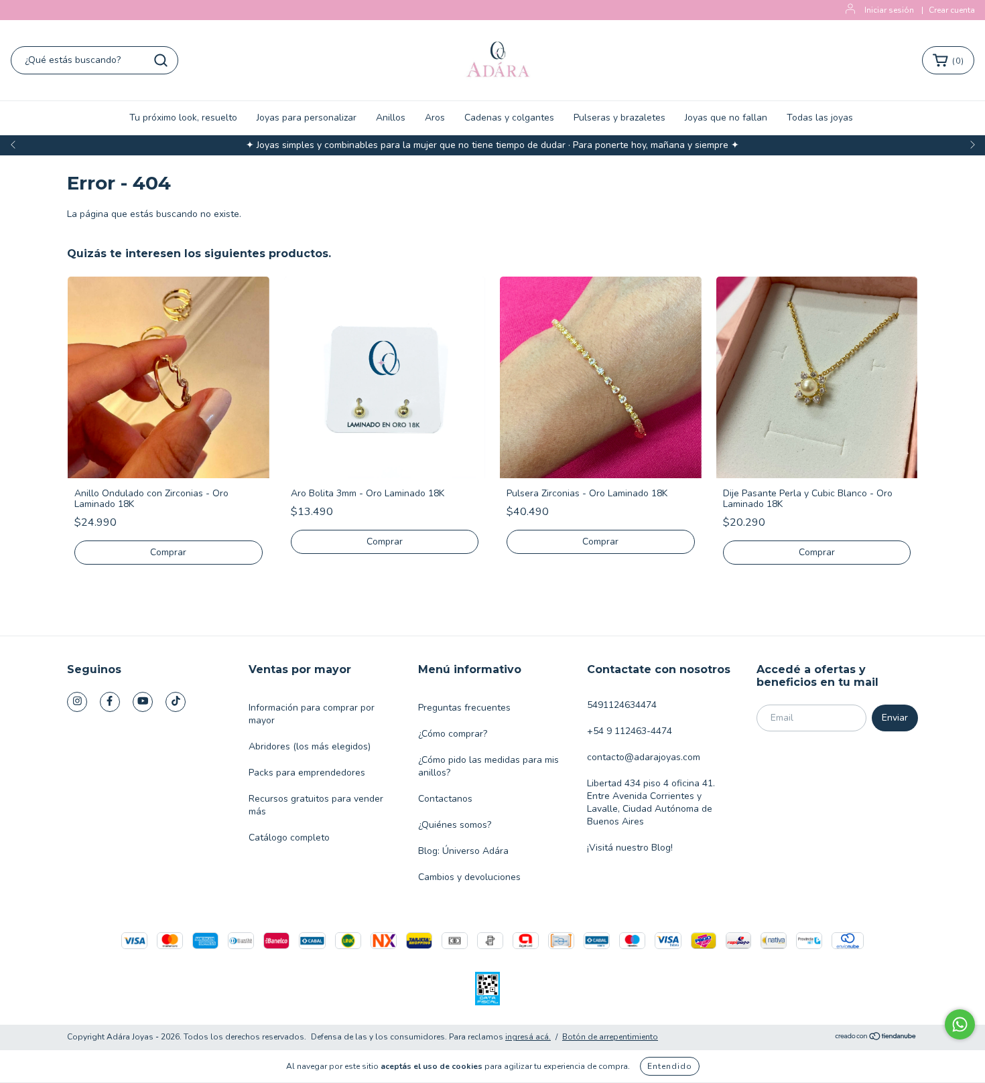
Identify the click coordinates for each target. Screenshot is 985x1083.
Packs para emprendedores (307, 772)
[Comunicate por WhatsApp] (960, 1024)
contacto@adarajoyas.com (643, 757)
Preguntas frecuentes (464, 707)
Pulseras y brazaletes (619, 117)
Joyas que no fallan (726, 117)
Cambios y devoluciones (469, 877)
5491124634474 (622, 705)
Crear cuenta (952, 10)
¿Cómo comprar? (452, 733)
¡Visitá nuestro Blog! (630, 847)
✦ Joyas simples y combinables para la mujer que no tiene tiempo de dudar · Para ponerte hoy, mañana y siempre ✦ (492, 145)
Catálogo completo (289, 837)
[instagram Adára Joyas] (77, 702)
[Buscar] (160, 60)
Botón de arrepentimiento (610, 1036)
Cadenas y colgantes (509, 117)
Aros (435, 117)
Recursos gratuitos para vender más (316, 805)
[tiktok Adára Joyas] (176, 702)
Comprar (168, 552)
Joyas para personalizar (306, 117)
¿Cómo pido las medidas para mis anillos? (488, 766)
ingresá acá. (528, 1036)
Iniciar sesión (889, 10)
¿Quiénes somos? (454, 824)
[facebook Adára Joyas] (110, 702)
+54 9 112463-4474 (629, 731)
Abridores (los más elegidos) (310, 746)
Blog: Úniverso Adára (463, 851)
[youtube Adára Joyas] (143, 702)
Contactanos (445, 798)
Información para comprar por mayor (312, 714)
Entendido (669, 1066)
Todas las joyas (820, 117)
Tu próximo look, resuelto (183, 117)
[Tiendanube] (876, 1037)
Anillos (390, 117)
